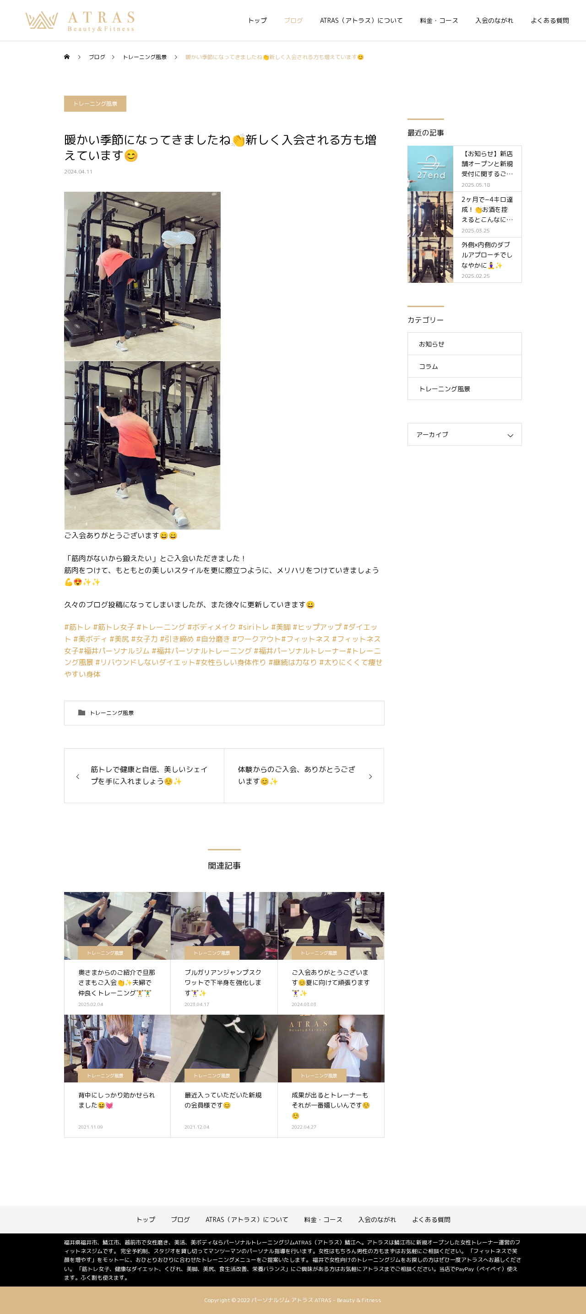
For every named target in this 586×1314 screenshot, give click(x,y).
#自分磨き (213, 639)
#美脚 (281, 627)
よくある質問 (550, 20)
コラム (428, 366)
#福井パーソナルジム (114, 651)
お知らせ (432, 344)
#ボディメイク (211, 627)
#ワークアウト (256, 639)
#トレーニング (160, 627)
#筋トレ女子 (114, 627)
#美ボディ (90, 639)
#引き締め (177, 639)
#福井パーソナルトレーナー (300, 651)
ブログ (293, 20)
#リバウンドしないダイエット (145, 662)
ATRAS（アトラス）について (361, 20)
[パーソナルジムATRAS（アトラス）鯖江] (81, 20)
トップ (257, 20)
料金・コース (439, 20)
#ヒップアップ (317, 627)
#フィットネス (305, 639)
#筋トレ (77, 627)
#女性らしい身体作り (230, 662)
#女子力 (144, 639)
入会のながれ (494, 20)
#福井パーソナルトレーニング (202, 651)
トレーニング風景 (95, 104)
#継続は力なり (292, 662)
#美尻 (119, 639)
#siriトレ (253, 627)
